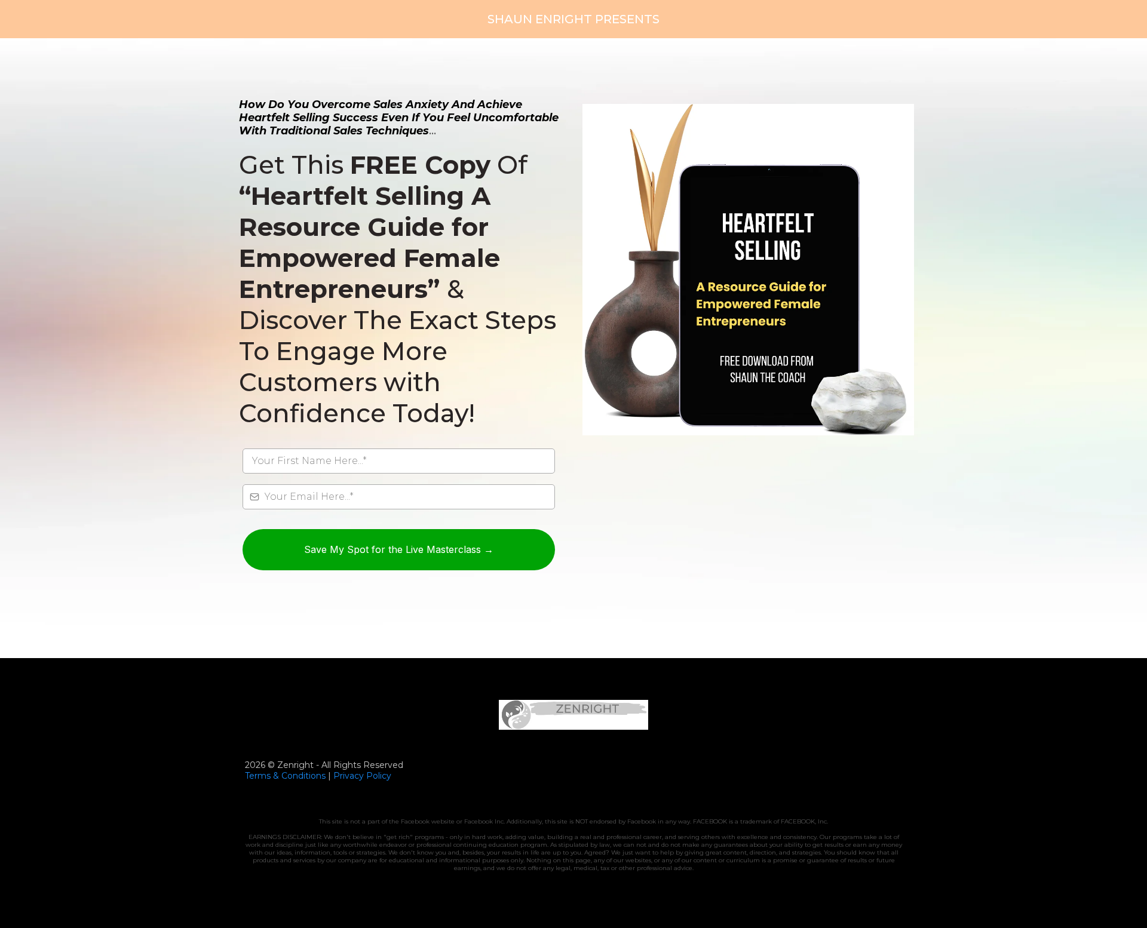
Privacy (348, 775)
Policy (377, 775)
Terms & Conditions (285, 775)
